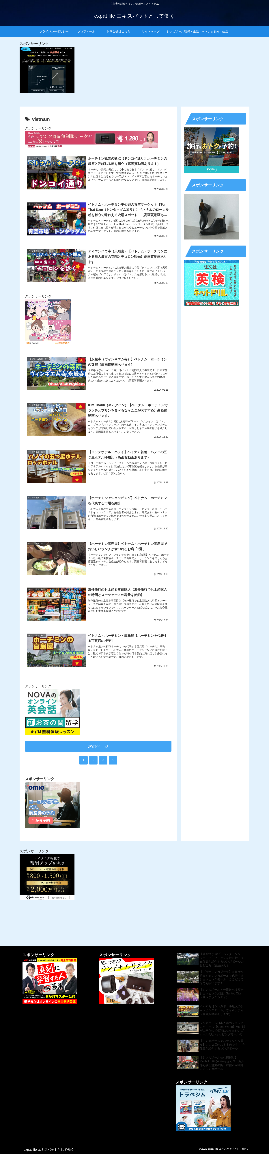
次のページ (98, 746)
